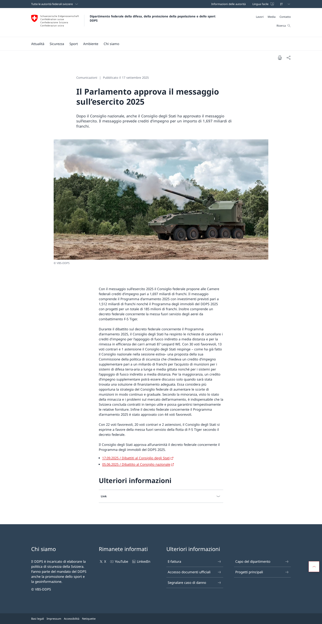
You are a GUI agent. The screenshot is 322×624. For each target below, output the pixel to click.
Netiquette (89, 618)
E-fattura (174, 561)
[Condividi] (288, 57)
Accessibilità (71, 618)
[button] (38, 43)
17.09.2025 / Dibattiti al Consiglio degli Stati (136, 458)
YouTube (121, 561)
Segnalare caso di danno (187, 582)
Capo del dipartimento (252, 561)
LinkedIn (143, 561)
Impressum (54, 618)
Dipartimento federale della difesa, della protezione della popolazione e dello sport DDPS (153, 18)
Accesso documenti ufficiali (189, 572)
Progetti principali (249, 572)
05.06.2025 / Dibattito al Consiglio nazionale (136, 464)
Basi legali (37, 618)
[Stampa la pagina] (279, 57)
